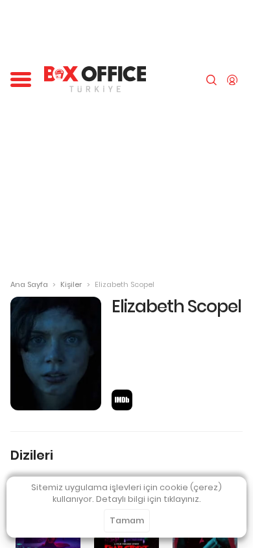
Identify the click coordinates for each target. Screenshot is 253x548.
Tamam (127, 520)
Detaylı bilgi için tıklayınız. (148, 498)
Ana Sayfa (29, 284)
